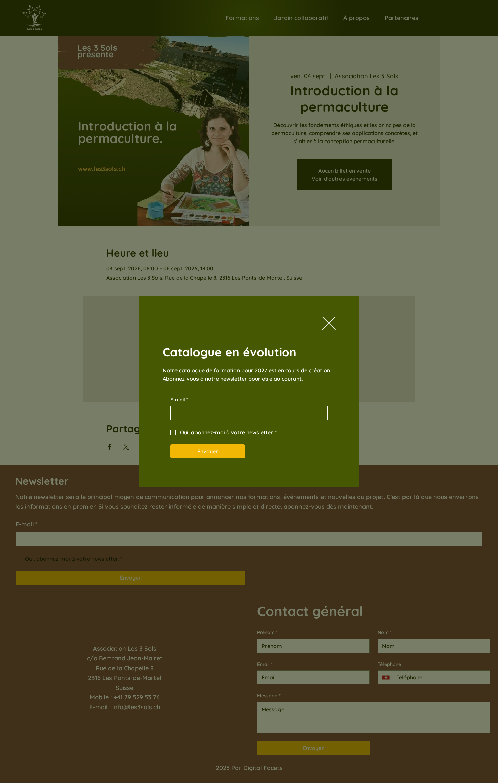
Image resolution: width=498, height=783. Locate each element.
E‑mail (179, 400)
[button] (329, 324)
